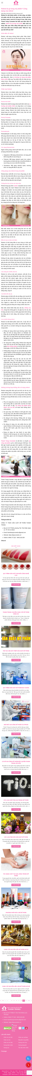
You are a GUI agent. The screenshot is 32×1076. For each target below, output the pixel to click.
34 (11, 1000)
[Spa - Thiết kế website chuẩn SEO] (16, 2)
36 (16, 1000)
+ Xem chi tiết (16, 584)
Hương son (6, 1047)
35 (14, 1000)
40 (26, 1000)
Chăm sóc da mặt (8, 1037)
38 (21, 1000)
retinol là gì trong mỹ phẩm (14, 23)
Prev (3, 1000)
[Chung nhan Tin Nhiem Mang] (15, 1028)
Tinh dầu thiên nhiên (23, 1047)
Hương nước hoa (22, 1042)
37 (18, 1000)
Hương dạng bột (22, 1045)
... (9, 1000)
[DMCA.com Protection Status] (7, 1028)
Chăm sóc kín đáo (8, 1042)
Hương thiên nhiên (8, 1045)
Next (29, 1000)
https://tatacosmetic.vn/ (15, 1022)
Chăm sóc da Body (23, 1037)
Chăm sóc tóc (7, 1039)
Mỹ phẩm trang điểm (23, 1039)
